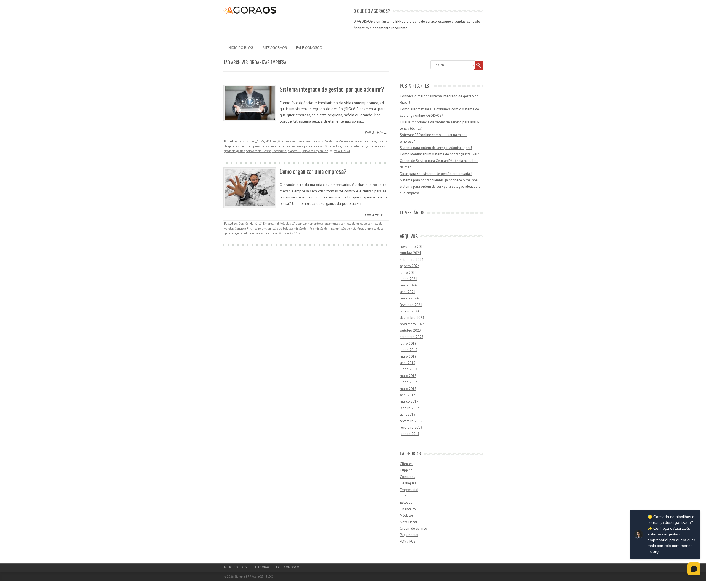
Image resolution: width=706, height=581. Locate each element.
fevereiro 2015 (411, 421)
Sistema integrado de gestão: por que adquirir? (332, 88)
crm (264, 228)
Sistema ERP (333, 146)
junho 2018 (408, 369)
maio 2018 (408, 375)
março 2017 (409, 401)
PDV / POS (408, 541)
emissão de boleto (279, 228)
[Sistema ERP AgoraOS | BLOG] (249, 12)
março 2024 (409, 298)
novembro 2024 (412, 246)
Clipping (406, 470)
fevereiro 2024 (411, 305)
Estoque (406, 502)
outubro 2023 (410, 330)
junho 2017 (408, 382)
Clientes (406, 463)
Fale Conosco (309, 48)
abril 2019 (407, 362)
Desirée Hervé (248, 223)
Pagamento (409, 534)
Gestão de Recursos (337, 141)
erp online (244, 233)
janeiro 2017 (409, 408)
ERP (261, 141)
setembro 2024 (411, 259)
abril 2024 (407, 292)
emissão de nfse (323, 228)
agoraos (286, 141)
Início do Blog (240, 48)
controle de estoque (354, 223)
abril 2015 (407, 414)
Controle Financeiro (248, 228)
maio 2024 (408, 285)
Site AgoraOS (275, 48)
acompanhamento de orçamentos (318, 223)
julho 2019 (408, 343)
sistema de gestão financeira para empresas (295, 146)
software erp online (315, 151)
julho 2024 (408, 272)
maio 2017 (408, 388)
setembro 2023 (411, 337)
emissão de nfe (302, 228)
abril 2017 (407, 395)
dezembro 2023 (412, 317)
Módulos (270, 141)
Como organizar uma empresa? (313, 171)
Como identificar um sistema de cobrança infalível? (439, 154)
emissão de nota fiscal (349, 228)
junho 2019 (408, 349)
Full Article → (376, 132)
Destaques (408, 483)
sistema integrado (354, 146)
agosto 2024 (409, 266)
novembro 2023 (412, 324)
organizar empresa (363, 141)
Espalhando (246, 141)
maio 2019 (408, 356)
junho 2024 (408, 279)
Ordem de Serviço (413, 528)
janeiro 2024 (409, 311)
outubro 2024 (410, 253)
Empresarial (271, 223)
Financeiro (408, 509)
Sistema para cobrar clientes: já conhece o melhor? (439, 180)
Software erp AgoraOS (286, 151)
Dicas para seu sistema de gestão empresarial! (436, 173)
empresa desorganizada (308, 141)
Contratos (407, 476)
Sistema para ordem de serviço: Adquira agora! (436, 147)
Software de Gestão (258, 151)
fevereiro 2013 (411, 427)
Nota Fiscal (408, 522)
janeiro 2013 (409, 433)
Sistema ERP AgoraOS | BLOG (253, 577)
